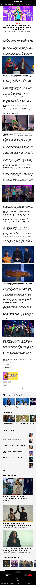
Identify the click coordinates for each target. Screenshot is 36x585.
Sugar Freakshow (29, 44)
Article (11, 367)
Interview (8, 367)
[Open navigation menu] (1, 1)
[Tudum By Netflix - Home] (8, 575)
